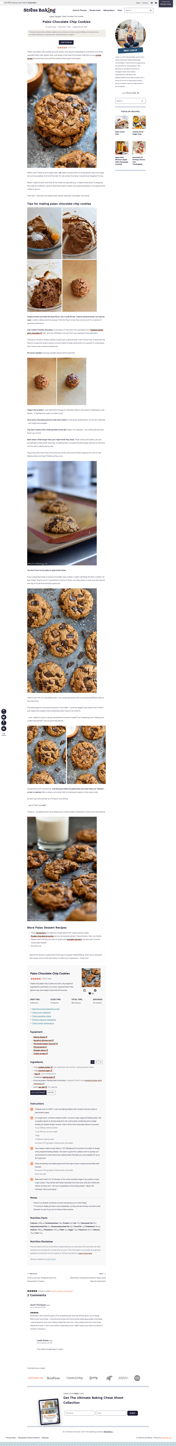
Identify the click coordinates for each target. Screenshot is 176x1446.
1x (92, 1062)
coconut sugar (44, 1070)
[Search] (142, 100)
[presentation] (121, 122)
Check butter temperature (43, 1023)
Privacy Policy (11, 1438)
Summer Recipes (80, 10)
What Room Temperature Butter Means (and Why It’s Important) (88, 1277)
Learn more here (85, 1253)
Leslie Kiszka (52, 27)
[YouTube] (156, 3)
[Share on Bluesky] (3, 717)
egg (36, 1074)
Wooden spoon (40, 1050)
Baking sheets (39, 1037)
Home (52, 16)
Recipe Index (95, 10)
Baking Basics (109, 10)
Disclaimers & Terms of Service (29, 1438)
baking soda (48, 1077)
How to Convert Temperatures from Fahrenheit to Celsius (41, 1277)
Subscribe (45, 1438)
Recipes (58, 16)
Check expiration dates (41, 1016)
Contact (145, 3)
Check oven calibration (41, 1012)
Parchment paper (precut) (45, 1043)
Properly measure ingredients (44, 1020)
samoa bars (41, 933)
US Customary (38, 1092)
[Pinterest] (152, 3)
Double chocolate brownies (42, 936)
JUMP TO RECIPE (66, 42)
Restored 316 (166, 1438)
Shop (120, 10)
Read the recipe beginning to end (45, 1009)
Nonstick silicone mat (43, 1040)
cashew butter (44, 1067)
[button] (58, 47)
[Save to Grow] (91, 994)
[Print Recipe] (86, 990)
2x (96, 1062)
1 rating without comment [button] (61, 1291)
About (138, 3)
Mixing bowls (39, 1047)
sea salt (41, 1087)
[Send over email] (3, 728)
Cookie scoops (40, 1053)
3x (101, 1062)
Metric (51, 1092)
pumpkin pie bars (74, 939)
